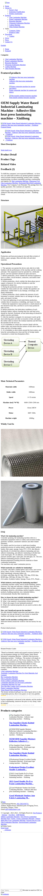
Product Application (15, 14)
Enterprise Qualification (17, 12)
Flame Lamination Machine (18, 19)
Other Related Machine (17, 27)
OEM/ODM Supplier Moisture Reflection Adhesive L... (22, 740)
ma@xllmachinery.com (12, 809)
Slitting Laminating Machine (10, 817)
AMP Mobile (20, 815)
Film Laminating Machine (9, 679)
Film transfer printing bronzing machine (22, 97)
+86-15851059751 (22, 804)
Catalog (11, 36)
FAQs (7, 38)
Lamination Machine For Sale (10, 684)
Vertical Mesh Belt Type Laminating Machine (20, 819)
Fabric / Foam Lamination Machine (22, 818)
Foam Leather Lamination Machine (12, 681)
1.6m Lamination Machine (9, 671)
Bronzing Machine (15, 21)
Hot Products (37, 813)
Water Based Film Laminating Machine (14, 690)
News (7, 40)
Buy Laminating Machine (9, 677)
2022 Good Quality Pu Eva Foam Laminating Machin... (21, 782)
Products (8, 15)
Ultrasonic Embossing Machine (19, 23)
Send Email (4, 828)
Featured (8, 51)
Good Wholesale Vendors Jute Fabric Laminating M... (22, 796)
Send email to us (6, 150)
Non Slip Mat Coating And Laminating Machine (17, 686)
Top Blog (11, 815)
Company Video (14, 30)
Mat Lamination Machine (20, 181)
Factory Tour (13, 10)
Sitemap (4, 815)
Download (8, 34)
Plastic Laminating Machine (10, 688)
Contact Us (8, 42)
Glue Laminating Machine (18, 17)
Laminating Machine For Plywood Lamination (16, 682)
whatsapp (7, 830)
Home (7, 6)
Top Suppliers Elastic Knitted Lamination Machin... (21, 724)
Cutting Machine (14, 25)
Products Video (14, 32)
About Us (8, 8)
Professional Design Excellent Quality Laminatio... (21, 768)
